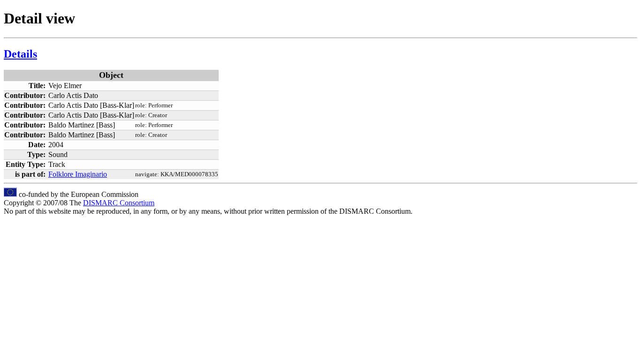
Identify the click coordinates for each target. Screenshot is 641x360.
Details (20, 54)
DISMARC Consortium (118, 203)
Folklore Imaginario (77, 174)
